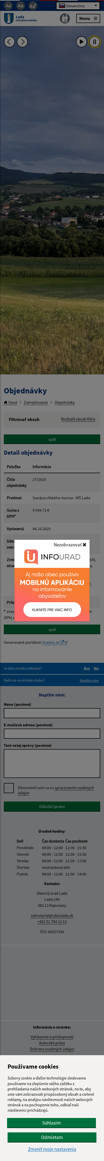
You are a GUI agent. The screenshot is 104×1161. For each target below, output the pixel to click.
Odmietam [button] (52, 1137)
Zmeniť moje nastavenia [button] (52, 1149)
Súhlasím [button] (51, 1123)
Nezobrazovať (68, 545)
